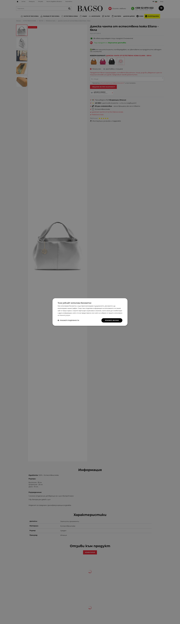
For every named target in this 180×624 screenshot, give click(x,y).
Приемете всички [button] (112, 320)
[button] (68, 320)
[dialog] (90, 312)
